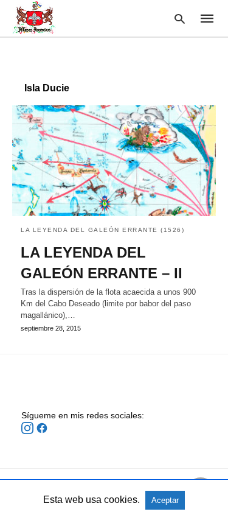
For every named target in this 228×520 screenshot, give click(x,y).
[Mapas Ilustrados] (34, 17)
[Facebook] (42, 431)
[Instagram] (28, 431)
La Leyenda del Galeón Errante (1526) (102, 230)
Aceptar (165, 500)
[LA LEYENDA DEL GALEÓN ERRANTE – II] (114, 160)
